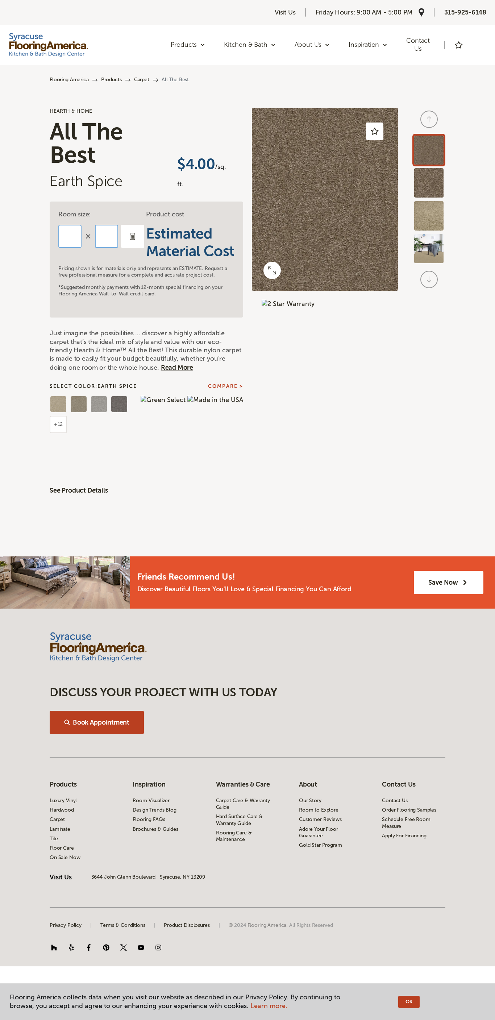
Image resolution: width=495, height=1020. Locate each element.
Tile (54, 839)
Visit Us (285, 12)
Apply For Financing (404, 836)
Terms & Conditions (122, 925)
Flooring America (69, 79)
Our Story (310, 800)
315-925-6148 (465, 12)
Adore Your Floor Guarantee (318, 832)
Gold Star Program (320, 845)
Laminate (60, 829)
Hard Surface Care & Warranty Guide (239, 819)
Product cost (165, 214)
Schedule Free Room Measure (406, 822)
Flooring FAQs (149, 819)
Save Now (443, 582)
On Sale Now (65, 857)
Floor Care (62, 848)
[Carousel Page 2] (428, 182)
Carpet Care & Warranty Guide (243, 803)
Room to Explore (318, 810)
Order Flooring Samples (409, 810)
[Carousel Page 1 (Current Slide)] (428, 150)
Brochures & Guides (155, 829)
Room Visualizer (151, 800)
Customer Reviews (320, 819)
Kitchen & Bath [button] (245, 45)
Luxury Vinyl (63, 800)
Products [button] (184, 45)
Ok (408, 1002)
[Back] (429, 119)
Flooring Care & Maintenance (234, 836)
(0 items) (479, 45)
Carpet (141, 79)
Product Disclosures (186, 925)
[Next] (429, 279)
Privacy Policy (66, 925)
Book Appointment (101, 722)
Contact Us (418, 45)
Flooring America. (268, 925)
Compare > (225, 386)
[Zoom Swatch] (272, 270)
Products (111, 79)
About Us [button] (308, 45)
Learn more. (268, 1006)
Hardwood (62, 810)
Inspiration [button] (364, 45)
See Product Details (79, 490)
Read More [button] (177, 368)
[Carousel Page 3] (428, 215)
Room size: (74, 214)
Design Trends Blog (154, 810)
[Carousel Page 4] (428, 248)
